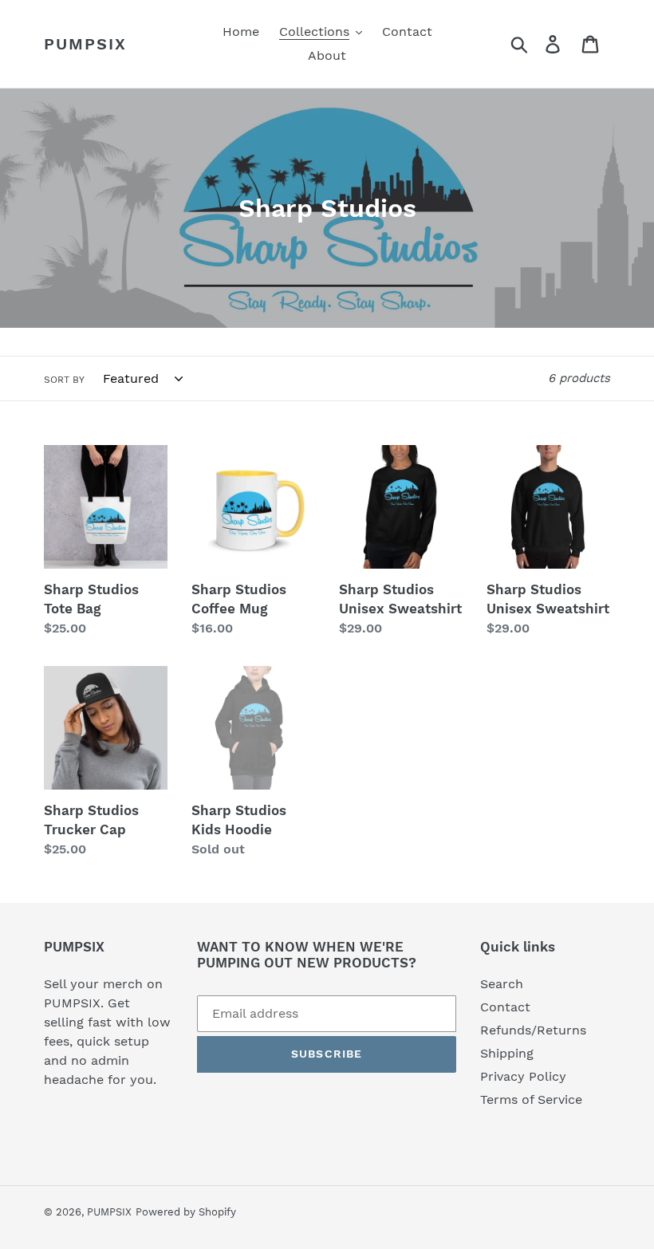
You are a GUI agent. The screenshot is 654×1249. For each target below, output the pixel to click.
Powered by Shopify (186, 1212)
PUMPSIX (85, 43)
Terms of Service (531, 1099)
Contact (505, 1007)
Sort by (64, 379)
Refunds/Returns (533, 1030)
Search (501, 983)
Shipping (507, 1053)
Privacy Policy (523, 1076)
